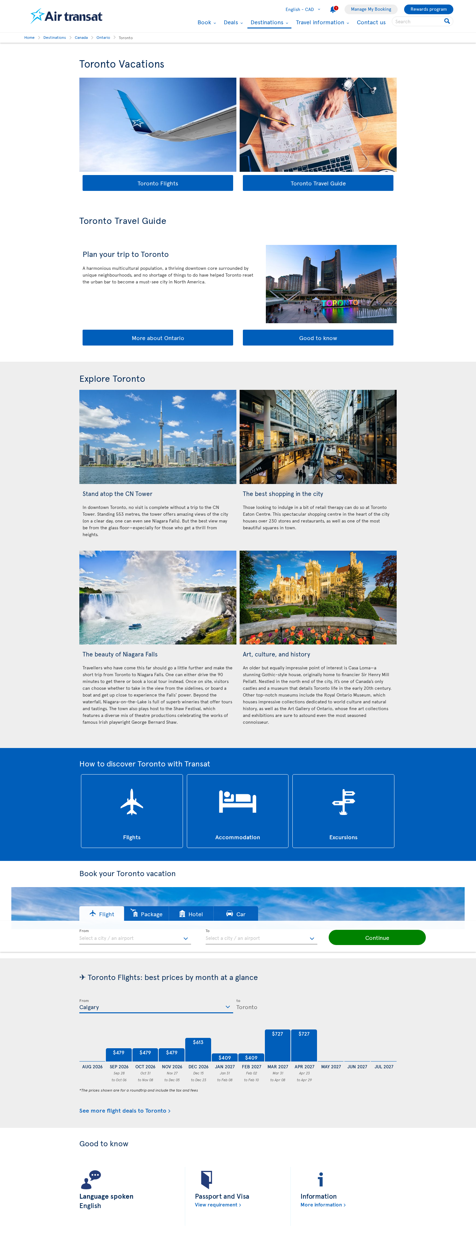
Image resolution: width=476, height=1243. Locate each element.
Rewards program (429, 9)
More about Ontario (158, 338)
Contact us (371, 22)
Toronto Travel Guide (318, 183)
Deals (230, 22)
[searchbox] (422, 21)
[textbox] (135, 937)
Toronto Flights (158, 183)
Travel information (319, 22)
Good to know (318, 338)
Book (203, 22)
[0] (92, 1045)
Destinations (266, 22)
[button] (101, 913)
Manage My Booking (371, 9)
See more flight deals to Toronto (122, 1110)
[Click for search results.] (447, 21)
